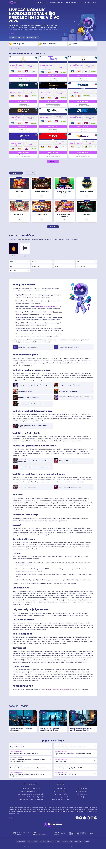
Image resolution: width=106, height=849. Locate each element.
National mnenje (23, 129)
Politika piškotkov (27, 846)
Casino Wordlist (60, 788)
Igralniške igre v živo (56, 2)
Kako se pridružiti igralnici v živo (31, 788)
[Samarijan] (60, 833)
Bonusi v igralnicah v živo (60, 791)
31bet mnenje (53, 155)
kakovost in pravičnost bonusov (45, 306)
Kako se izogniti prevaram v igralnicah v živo (31, 794)
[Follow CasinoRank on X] (84, 817)
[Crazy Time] (19, 188)
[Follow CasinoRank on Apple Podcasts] (95, 817)
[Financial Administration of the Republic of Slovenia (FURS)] (21, 833)
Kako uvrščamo (82, 794)
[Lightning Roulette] (41, 188)
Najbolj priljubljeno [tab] (17, 173)
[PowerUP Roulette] (86, 188)
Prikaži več (52, 161)
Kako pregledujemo (82, 791)
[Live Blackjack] (86, 211)
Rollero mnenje (23, 78)
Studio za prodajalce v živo (74, 2)
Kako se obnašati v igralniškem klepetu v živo (31, 797)
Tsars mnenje (53, 78)
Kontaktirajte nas (82, 797)
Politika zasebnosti (51, 846)
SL (10, 818)
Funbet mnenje (23, 155)
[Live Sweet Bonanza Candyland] (64, 211)
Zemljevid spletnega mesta (76, 846)
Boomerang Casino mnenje (53, 104)
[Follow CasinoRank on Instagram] (80, 817)
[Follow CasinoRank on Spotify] (92, 817)
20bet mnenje (23, 104)
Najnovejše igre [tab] (31, 173)
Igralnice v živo (42, 2)
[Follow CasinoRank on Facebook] (77, 817)
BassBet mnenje (83, 104)
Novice (95, 2)
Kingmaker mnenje (83, 155)
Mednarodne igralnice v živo (60, 800)
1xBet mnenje (82, 129)
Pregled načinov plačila (60, 794)
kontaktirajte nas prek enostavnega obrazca (57, 689)
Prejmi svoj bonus (23, 75)
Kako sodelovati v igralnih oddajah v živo (31, 800)
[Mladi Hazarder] (71, 833)
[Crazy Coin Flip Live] (41, 211)
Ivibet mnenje (53, 129)
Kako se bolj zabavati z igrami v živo (31, 791)
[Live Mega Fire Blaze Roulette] (64, 188)
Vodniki (87, 2)
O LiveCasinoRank (82, 788)
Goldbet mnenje (83, 78)
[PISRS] (42, 833)
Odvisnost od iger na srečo (60, 797)
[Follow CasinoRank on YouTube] (88, 817)
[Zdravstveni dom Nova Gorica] (81, 833)
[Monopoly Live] (19, 211)
